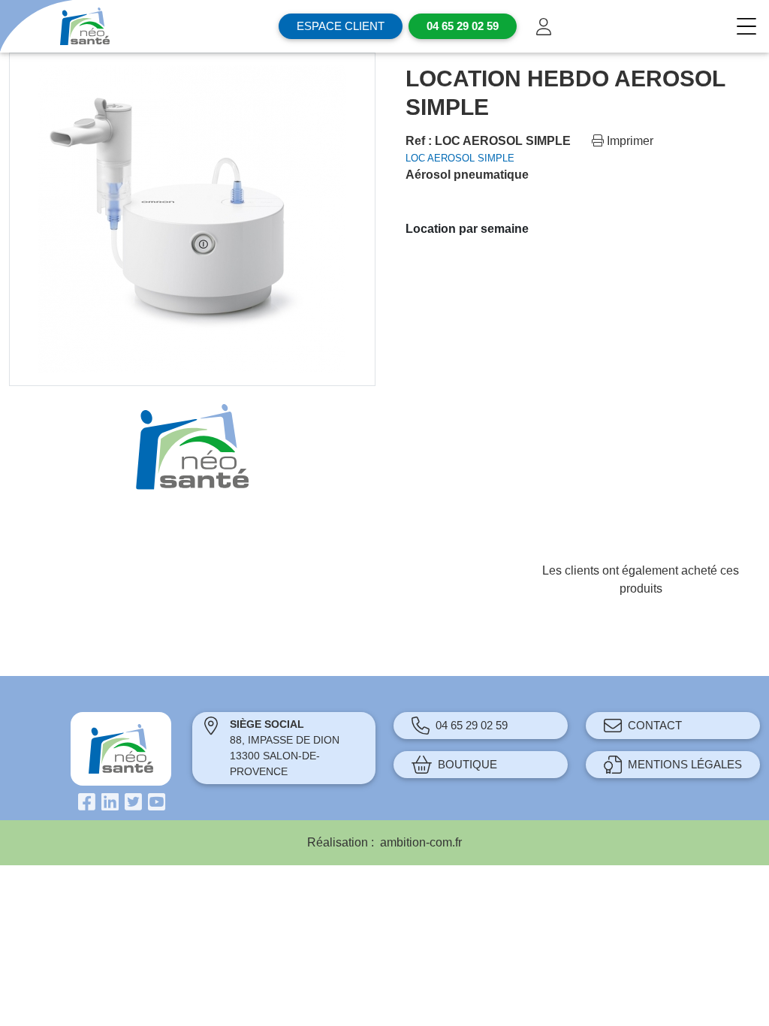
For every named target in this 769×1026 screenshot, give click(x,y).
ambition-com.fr (421, 842)
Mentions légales (685, 764)
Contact (655, 725)
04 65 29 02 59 (472, 725)
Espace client (340, 26)
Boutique (467, 764)
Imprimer (628, 140)
